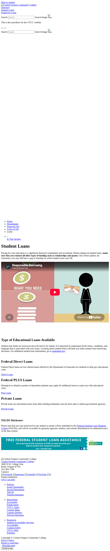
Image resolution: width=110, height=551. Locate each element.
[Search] (2, 28)
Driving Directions (15, 515)
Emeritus (11, 533)
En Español (12, 502)
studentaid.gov (58, 351)
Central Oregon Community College (17, 461)
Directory (5, 7)
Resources (11, 520)
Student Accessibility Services (20, 522)
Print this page (8, 545)
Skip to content (8, 2)
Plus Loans (6, 393)
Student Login (7, 10)
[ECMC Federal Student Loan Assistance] (53, 449)
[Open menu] (5, 28)
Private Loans (7, 409)
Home (9, 221)
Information (12, 499)
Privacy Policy (7, 540)
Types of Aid (13, 229)
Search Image (41, 17)
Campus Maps (13, 510)
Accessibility (12, 525)
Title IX (10, 492)
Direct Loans (7, 374)
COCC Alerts (13, 507)
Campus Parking (14, 512)
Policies (10, 484)
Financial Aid (13, 226)
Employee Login (8, 12)
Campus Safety (14, 528)
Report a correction (9, 543)
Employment (12, 505)
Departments (12, 224)
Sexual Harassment (15, 489)
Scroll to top (7, 548)
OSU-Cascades (8, 479)
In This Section (14, 239)
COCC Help (12, 530)
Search (4, 17)
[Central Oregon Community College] (18, 5)
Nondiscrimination (15, 495)
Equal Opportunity (15, 487)
